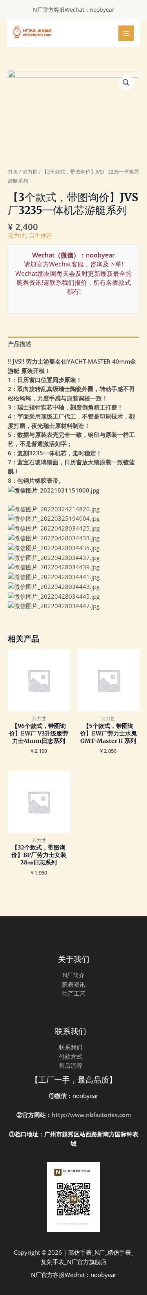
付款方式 (70, 1056)
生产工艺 (73, 993)
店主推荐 (40, 235)
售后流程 (70, 1065)
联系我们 (70, 1047)
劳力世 (30, 171)
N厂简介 (74, 975)
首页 (13, 171)
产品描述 (19, 344)
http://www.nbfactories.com (91, 1115)
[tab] (73, 344)
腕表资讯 (73, 984)
